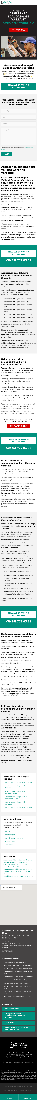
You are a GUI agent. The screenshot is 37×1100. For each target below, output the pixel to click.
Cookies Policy (30, 1063)
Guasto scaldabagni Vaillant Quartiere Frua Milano (17, 992)
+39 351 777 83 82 (12, 1009)
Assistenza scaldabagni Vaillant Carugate (16, 803)
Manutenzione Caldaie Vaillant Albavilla (16, 983)
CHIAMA (9, 1098)
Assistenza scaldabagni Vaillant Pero (15, 962)
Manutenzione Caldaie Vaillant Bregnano (17, 980)
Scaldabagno (10, 835)
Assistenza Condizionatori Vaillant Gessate (17, 996)
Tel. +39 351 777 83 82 (18, 1055)
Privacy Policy (18, 1063)
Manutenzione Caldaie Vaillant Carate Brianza (18, 977)
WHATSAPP (28, 1098)
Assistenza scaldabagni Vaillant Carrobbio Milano (16, 792)
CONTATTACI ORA (18, 426)
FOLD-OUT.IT (13, 1090)
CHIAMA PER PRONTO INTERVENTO (18, 86)
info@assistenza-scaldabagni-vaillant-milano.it (15, 1016)
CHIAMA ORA (18, 30)
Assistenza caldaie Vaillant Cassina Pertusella (18, 965)
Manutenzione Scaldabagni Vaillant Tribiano (18, 968)
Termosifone (9, 845)
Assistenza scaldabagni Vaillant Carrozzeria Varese (16, 798)
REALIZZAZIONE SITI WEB (25, 1090)
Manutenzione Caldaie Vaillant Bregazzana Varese (18, 987)
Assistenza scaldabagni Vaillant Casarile (19, 807)
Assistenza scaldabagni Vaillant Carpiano (16, 787)
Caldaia (7, 831)
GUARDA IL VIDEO (8, 951)
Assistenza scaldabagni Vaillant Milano (18, 782)
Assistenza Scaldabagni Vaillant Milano (16, 1028)
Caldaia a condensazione (14, 838)
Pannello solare (11, 841)
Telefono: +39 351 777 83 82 (11, 943)
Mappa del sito (7, 1063)
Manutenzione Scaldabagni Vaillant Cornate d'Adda (18, 972)
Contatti (9, 1023)
